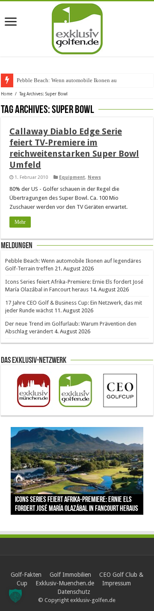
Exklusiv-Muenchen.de (65, 583)
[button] (15, 595)
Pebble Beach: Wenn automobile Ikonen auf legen (75, 80)
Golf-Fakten (26, 574)
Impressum (116, 583)
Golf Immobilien (70, 574)
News (94, 177)
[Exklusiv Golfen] (77, 27)
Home (6, 94)
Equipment (72, 177)
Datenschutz (73, 591)
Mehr (20, 222)
